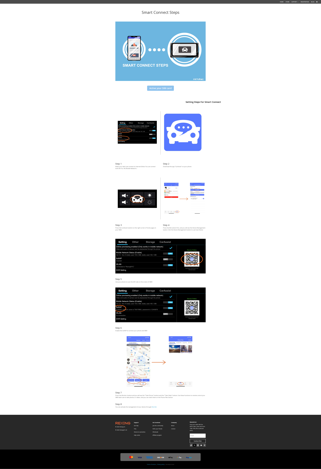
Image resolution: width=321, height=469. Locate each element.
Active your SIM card (160, 88)
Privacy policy (161, 464)
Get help (136, 425)
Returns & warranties (139, 432)
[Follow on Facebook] (204, 445)
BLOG (312, 2)
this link (154, 407)
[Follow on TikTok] (191, 445)
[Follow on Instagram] (198, 445)
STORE (287, 2)
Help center (137, 435)
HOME (281, 2)
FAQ (135, 429)
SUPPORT (294, 2)
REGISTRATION (305, 2)
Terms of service (151, 464)
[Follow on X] (194, 445)
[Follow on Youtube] (201, 445)
